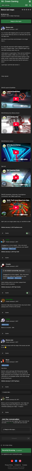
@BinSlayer (5, 248)
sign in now (10, 422)
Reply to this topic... (10, 429)
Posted (12, 29)
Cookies (24, 465)
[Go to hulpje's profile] (3, 320)
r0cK (20, 270)
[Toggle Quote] (4, 270)
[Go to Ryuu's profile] (3, 361)
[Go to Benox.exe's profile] (3, 28)
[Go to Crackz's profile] (3, 265)
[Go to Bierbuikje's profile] (3, 300)
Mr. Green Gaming (9, 1)
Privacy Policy (9, 465)
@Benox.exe (12, 248)
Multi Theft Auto (15, 16)
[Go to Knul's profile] (3, 398)
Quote (7, 233)
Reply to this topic (16, 21)
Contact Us (18, 465)
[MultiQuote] (2, 233)
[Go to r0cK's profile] (3, 241)
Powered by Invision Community (16, 468)
